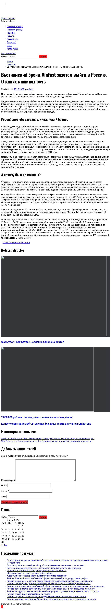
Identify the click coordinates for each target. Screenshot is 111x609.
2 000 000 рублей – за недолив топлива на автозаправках (36, 417)
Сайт (3, 496)
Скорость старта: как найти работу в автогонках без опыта (36, 570)
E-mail (5, 491)
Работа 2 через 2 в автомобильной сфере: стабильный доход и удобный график (47, 578)
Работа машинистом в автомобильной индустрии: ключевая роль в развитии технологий (51, 599)
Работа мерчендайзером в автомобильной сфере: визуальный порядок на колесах (48, 583)
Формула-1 (11, 42)
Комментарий (8, 480)
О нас (9, 45)
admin (30, 89)
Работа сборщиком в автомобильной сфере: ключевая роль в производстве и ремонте (51, 588)
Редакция (11, 32)
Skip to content (8, 53)
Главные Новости (11, 242)
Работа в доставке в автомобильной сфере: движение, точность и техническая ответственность (55, 586)
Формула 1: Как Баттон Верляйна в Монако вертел (32, 341)
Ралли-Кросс (12, 39)
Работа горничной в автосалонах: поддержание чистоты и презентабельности (46, 596)
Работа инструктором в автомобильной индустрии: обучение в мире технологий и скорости (53, 591)
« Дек (4, 545)
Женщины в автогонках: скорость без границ (29, 573)
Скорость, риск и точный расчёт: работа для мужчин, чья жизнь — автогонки (45, 565)
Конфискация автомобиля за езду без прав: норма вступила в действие (46, 423)
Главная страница (15, 26)
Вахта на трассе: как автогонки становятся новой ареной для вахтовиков (44, 568)
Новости (10, 35)
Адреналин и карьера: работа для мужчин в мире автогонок (37, 575)
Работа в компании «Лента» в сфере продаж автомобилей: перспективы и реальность (50, 581)
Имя (4, 485)
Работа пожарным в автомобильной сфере (28, 594)
